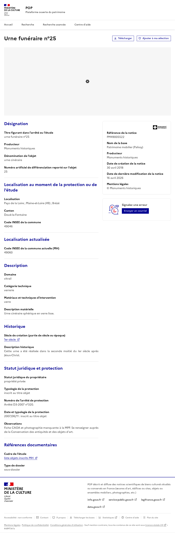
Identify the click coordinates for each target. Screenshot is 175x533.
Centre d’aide (132, 517)
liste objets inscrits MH (18, 458)
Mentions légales (12, 525)
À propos (61, 517)
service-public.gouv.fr (121, 500)
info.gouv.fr (94, 500)
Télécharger (125, 38)
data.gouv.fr (95, 507)
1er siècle (10, 339)
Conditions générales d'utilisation (66, 525)
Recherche (28, 24)
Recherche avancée (54, 24)
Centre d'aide (83, 24)
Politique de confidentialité (35, 525)
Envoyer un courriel (135, 211)
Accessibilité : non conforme (18, 517)
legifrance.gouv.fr (151, 500)
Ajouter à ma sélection (156, 38)
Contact (44, 517)
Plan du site (152, 517)
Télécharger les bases (84, 517)
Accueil (8, 24)
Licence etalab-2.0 (154, 525)
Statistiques (108, 517)
